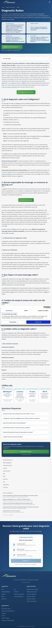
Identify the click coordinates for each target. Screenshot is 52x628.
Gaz (4, 482)
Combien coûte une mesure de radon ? (13, 437)
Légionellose (6, 484)
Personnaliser (13, 322)
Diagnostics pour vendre (32, 589)
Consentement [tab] (9, 310)
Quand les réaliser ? (31, 598)
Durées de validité (31, 596)
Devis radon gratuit (27, 200)
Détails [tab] (26, 310)
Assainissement (6, 471)
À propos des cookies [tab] (43, 310)
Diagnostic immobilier (10, 7)
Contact (3, 615)
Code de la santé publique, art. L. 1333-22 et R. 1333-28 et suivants (16, 499)
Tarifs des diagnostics (32, 594)
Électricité (5, 479)
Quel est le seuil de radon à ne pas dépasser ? (14, 423)
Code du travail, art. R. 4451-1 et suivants (11, 510)
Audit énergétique (7, 462)
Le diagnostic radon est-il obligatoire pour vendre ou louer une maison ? (21, 418)
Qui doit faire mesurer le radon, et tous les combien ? (16, 427)
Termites (16, 591)
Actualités (4, 613)
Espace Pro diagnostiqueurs (8, 611)
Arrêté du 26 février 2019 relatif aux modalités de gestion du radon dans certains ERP (20, 507)
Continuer (25, 560)
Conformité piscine (7, 465)
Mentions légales (5, 618)
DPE (4, 473)
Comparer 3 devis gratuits (27, 92)
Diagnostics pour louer (32, 591)
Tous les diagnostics (18, 596)
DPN (4, 476)
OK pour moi (38, 322)
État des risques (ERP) (19, 594)
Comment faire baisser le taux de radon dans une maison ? (18, 432)
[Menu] (49, 2)
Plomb (3, 596)
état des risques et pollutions (9, 87)
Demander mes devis (26, 451)
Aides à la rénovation (31, 601)
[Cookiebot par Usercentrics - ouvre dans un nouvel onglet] (44, 307)
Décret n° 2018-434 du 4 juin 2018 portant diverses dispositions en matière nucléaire (20, 495)
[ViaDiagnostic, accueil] (26, 576)
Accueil (3, 7)
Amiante (5, 468)
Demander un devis (6, 608)
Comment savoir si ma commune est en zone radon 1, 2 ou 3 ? (19, 414)
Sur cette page (6, 58)
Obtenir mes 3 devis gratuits (11, 47)
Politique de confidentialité (8, 620)
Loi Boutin (5, 487)
